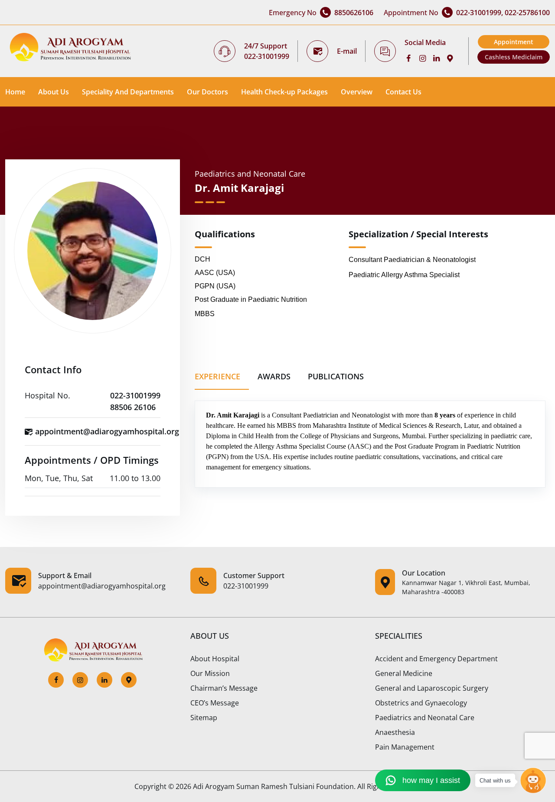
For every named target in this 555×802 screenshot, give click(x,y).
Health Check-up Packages (284, 92)
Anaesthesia (395, 732)
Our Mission (210, 673)
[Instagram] (425, 58)
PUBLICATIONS (336, 376)
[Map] (453, 58)
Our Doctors (207, 92)
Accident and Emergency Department (436, 658)
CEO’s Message (214, 703)
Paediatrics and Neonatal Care (424, 717)
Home (15, 92)
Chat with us (495, 780)
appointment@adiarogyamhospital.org (107, 431)
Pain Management (404, 747)
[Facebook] (411, 58)
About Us (53, 92)
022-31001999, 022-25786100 (503, 12)
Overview (356, 92)
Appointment (513, 42)
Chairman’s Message (224, 688)
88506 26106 (133, 407)
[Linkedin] (439, 58)
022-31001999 (266, 56)
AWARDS (274, 376)
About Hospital (214, 658)
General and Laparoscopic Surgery (431, 688)
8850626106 (353, 12)
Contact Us (403, 92)
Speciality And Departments (128, 92)
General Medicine (403, 673)
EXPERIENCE (217, 376)
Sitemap (203, 717)
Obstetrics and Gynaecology (421, 703)
